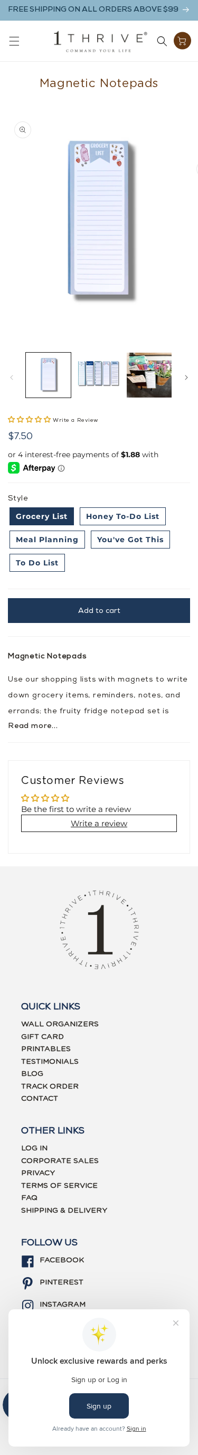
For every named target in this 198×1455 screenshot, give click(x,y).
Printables (46, 1049)
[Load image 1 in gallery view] (48, 375)
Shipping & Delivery (64, 1210)
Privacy (38, 1173)
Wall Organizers (60, 1024)
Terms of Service (59, 1185)
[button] (14, 41)
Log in (34, 1148)
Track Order (50, 1086)
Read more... (33, 726)
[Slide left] (11, 377)
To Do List (37, 563)
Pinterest (61, 1282)
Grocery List (42, 516)
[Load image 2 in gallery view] (98, 375)
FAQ (29, 1198)
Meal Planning (47, 539)
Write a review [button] (99, 823)
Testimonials (50, 1061)
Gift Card (42, 1037)
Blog (32, 1074)
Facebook (62, 1260)
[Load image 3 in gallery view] (149, 375)
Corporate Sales (60, 1161)
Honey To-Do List (122, 516)
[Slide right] (186, 377)
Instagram (63, 1304)
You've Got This (130, 539)
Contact (39, 1098)
